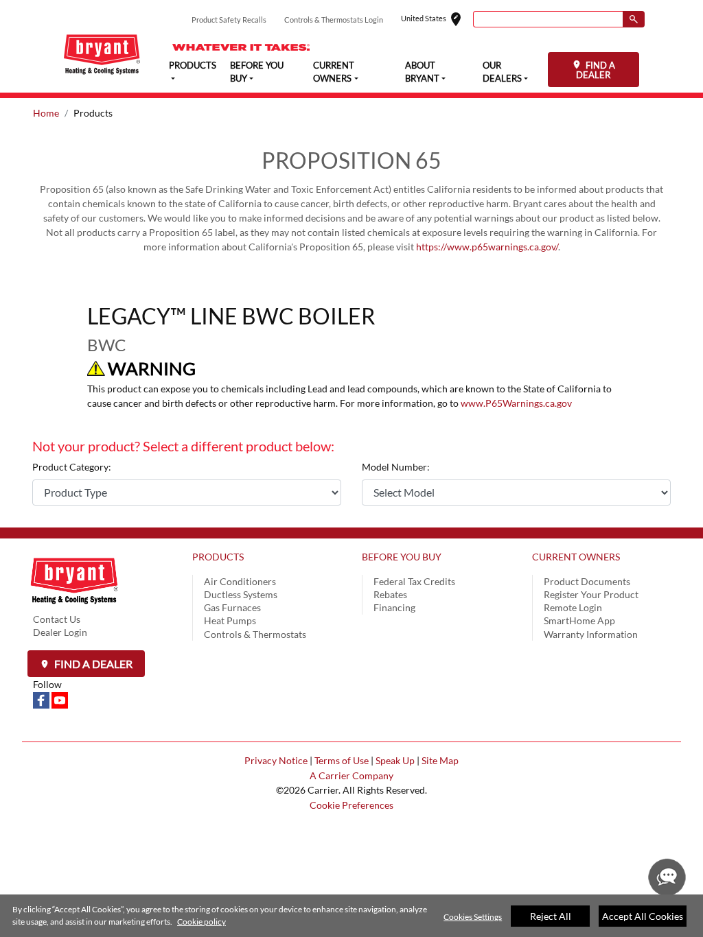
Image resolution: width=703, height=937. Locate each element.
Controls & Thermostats (255, 634)
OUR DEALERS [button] (502, 72)
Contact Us (56, 619)
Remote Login (573, 607)
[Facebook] (42, 699)
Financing (394, 607)
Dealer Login (60, 632)
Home (46, 113)
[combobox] (548, 19)
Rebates (390, 594)
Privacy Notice (276, 760)
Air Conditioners (240, 581)
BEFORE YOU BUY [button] (257, 72)
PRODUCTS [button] (192, 65)
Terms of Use (341, 760)
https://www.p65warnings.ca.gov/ (487, 246)
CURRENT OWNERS (576, 556)
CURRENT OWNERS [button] (333, 72)
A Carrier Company (351, 775)
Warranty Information (591, 634)
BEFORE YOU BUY (401, 556)
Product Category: (71, 467)
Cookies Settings (472, 917)
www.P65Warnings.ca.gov (516, 403)
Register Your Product (591, 594)
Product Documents (587, 581)
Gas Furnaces (232, 607)
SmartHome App (579, 620)
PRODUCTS (218, 556)
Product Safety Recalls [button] (229, 19)
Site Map (440, 760)
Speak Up (395, 760)
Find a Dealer (92, 663)
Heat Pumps (230, 620)
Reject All (550, 916)
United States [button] (437, 19)
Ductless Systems (240, 594)
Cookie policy (201, 921)
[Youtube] (59, 699)
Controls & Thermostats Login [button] (333, 19)
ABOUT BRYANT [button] (422, 72)
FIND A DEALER (595, 70)
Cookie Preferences (351, 805)
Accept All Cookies (642, 916)
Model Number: (396, 467)
